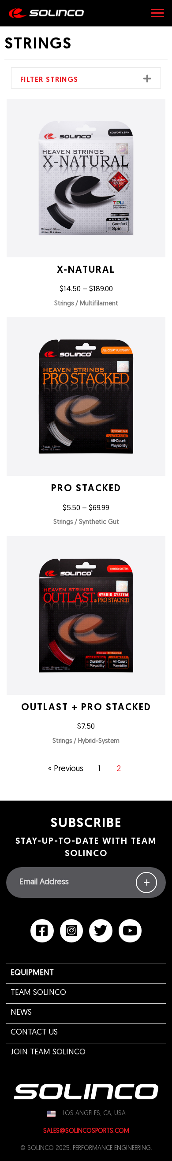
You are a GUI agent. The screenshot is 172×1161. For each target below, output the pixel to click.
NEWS (21, 1013)
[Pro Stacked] (86, 424)
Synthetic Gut (99, 522)
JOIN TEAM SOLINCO (48, 1053)
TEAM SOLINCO (38, 993)
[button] (147, 78)
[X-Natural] (86, 205)
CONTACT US (34, 1033)
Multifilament (99, 303)
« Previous (65, 769)
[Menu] (157, 13)
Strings (64, 303)
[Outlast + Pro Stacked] (86, 643)
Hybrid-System (99, 741)
